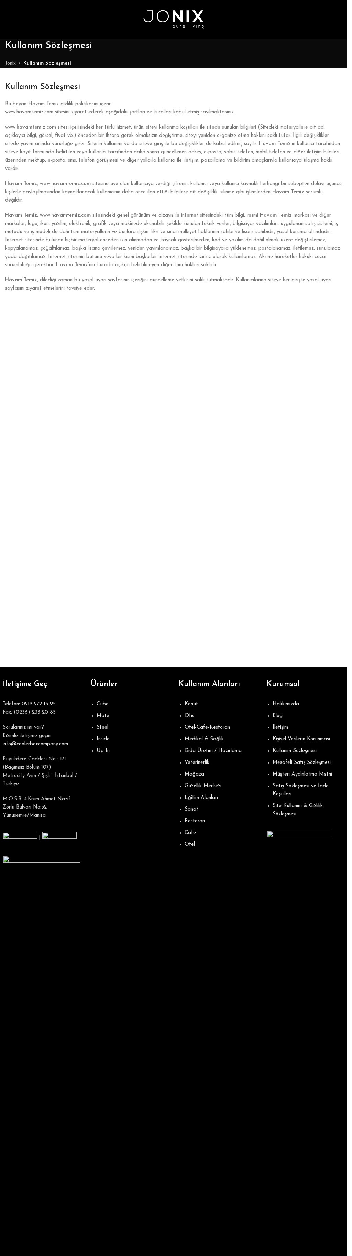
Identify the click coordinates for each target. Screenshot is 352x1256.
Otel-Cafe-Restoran (207, 727)
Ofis (189, 715)
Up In (103, 751)
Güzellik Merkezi (203, 786)
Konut (191, 704)
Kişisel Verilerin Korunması (301, 739)
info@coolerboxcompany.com (35, 744)
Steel (102, 727)
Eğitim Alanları (201, 797)
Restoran (195, 821)
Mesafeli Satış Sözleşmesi (302, 762)
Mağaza (194, 774)
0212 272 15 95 (39, 704)
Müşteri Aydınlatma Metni (302, 774)
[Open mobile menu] (8, 19)
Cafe (190, 832)
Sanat (191, 809)
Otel (190, 844)
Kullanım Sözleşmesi (295, 751)
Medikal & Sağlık (204, 739)
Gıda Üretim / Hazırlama (213, 751)
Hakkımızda (286, 704)
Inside (103, 739)
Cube (103, 704)
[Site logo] (174, 19)
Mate (103, 715)
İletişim (280, 727)
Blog (278, 715)
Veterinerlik (197, 762)
